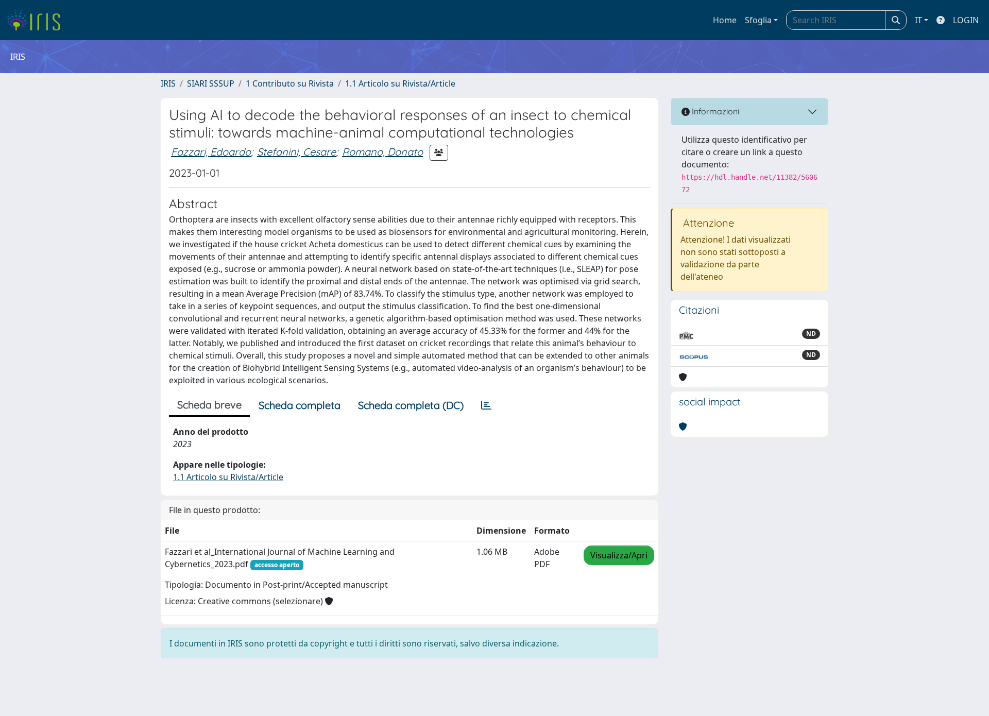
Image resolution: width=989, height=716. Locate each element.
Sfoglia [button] (758, 20)
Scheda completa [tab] (299, 405)
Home (725, 20)
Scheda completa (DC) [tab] (411, 405)
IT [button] (918, 20)
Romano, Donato (382, 151)
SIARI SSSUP (210, 83)
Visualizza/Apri (618, 555)
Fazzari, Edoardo (211, 151)
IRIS (168, 83)
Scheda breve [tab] (209, 404)
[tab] (486, 405)
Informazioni (714, 111)
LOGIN (966, 20)
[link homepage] (37, 20)
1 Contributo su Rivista (290, 83)
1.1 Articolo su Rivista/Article (400, 83)
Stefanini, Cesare (296, 151)
